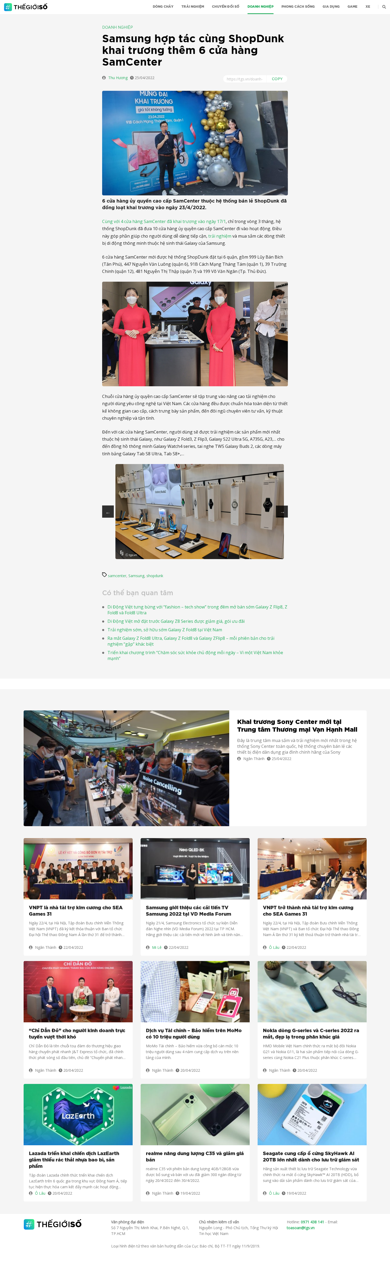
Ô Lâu (274, 947)
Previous (108, 511)
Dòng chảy (163, 6)
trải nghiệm (219, 236)
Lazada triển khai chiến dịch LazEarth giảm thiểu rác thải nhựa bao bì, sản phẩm (74, 1160)
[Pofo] (26, 7)
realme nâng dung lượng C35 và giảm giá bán (195, 1157)
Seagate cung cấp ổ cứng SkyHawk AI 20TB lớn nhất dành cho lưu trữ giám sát (311, 1157)
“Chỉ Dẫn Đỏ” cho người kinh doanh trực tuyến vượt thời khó (77, 1034)
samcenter (117, 575)
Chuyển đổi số (225, 6)
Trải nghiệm (192, 6)
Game (353, 6)
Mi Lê (157, 947)
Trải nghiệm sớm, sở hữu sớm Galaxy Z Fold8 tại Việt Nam (164, 630)
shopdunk (154, 575)
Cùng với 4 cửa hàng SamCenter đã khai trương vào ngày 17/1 (164, 221)
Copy (277, 79)
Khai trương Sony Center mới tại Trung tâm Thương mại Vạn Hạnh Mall (297, 726)
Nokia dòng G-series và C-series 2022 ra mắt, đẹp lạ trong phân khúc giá (311, 1034)
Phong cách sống (298, 6)
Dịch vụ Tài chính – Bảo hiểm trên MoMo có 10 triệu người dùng (194, 1034)
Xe (368, 6)
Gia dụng (331, 6)
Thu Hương (118, 77)
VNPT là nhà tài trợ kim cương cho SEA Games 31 (76, 911)
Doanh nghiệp (261, 6)
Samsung (136, 575)
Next (282, 511)
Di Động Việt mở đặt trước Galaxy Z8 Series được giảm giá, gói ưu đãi (176, 621)
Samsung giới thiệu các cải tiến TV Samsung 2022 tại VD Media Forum (188, 911)
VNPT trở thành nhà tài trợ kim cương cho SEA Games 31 (308, 911)
